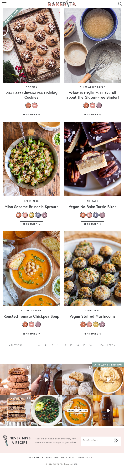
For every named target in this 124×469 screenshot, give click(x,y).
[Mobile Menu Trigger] (4, 6)
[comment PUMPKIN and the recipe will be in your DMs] (108, 379)
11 (58, 345)
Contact (71, 457)
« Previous (16, 345)
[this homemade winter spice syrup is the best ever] (46, 379)
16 (90, 345)
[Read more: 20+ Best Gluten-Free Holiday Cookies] (31, 45)
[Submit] (115, 440)
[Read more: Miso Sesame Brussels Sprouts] (31, 159)
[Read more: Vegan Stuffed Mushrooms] (92, 268)
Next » (111, 345)
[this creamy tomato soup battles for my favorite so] (77, 410)
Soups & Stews (31, 310)
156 (102, 345)
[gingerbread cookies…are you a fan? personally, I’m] (15, 379)
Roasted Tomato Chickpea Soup (31, 316)
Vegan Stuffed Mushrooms (92, 316)
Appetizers (31, 201)
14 (77, 345)
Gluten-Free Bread (92, 87)
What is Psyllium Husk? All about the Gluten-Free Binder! (92, 95)
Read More (29, 115)
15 (84, 345)
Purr (74, 464)
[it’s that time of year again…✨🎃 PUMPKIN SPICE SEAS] (108, 410)
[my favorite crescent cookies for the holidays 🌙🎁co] (77, 379)
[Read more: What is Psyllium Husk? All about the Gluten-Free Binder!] (92, 45)
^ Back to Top (36, 457)
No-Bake (92, 201)
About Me (59, 457)
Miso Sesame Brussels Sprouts (31, 206)
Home (49, 457)
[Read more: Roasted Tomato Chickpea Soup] (31, 268)
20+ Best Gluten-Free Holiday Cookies (31, 95)
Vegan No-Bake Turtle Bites (92, 206)
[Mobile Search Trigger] (119, 6)
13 (71, 345)
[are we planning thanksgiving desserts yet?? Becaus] (15, 410)
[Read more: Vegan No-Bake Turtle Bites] (92, 159)
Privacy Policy (86, 457)
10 (52, 345)
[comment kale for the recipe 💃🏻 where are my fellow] (46, 410)
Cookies (31, 87)
